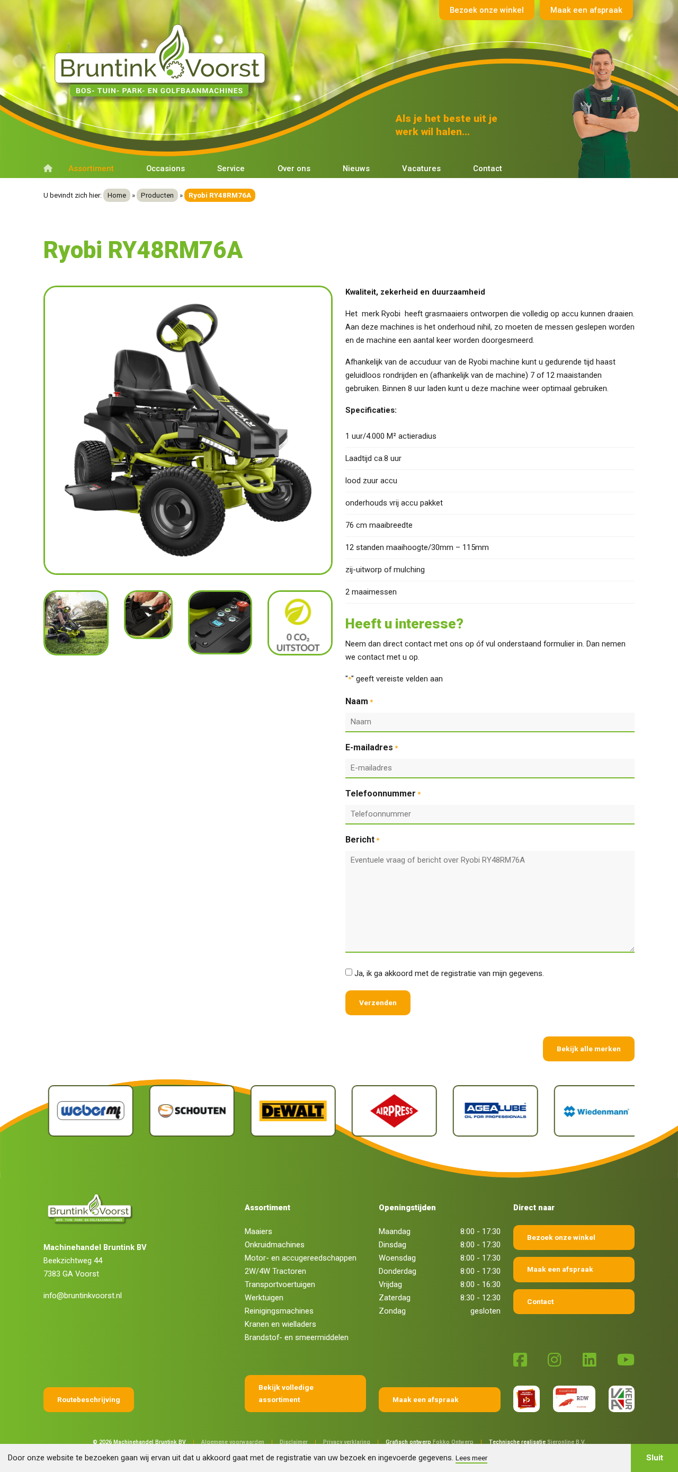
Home (117, 195)
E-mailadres (371, 747)
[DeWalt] (288, 1111)
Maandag (395, 1231)
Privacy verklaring (346, 1442)
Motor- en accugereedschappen (300, 1258)
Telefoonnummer (383, 793)
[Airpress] (389, 1111)
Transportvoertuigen (280, 1284)
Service (231, 168)
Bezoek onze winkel (487, 10)
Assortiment (91, 168)
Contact (487, 168)
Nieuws (356, 168)
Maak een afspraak (586, 10)
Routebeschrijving (88, 1399)
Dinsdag (392, 1244)
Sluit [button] (654, 1457)
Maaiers (258, 1231)
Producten (157, 195)
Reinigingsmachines (279, 1311)
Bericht (362, 840)
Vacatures (421, 168)
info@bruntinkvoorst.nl (82, 1295)
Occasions (165, 168)
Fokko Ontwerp (453, 1442)
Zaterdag (395, 1297)
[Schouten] (187, 1111)
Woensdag (397, 1258)
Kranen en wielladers (280, 1324)
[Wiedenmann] (592, 1111)
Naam (359, 701)
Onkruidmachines (275, 1244)
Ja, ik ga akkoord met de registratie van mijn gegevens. (449, 973)
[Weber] (86, 1111)
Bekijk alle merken (589, 1048)
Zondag (392, 1311)
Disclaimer (294, 1442)
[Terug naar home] (162, 61)
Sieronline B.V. (566, 1442)
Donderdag (397, 1271)
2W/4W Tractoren (275, 1271)
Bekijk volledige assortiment (286, 1393)
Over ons (294, 168)
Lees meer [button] (471, 1457)
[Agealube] (490, 1111)
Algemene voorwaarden (232, 1442)
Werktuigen (264, 1297)
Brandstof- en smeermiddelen (297, 1337)
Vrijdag (390, 1284)
